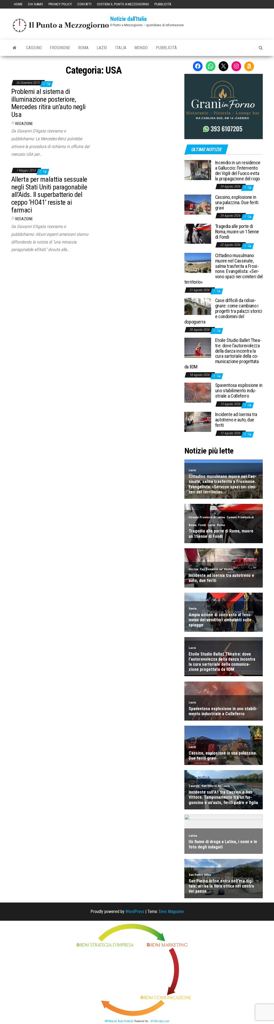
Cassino (34, 47)
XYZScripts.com (160, 1021)
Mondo (141, 47)
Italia (120, 47)
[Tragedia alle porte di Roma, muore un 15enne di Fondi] (197, 233)
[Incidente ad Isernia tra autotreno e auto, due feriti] (197, 421)
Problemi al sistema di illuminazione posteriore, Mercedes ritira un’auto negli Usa (48, 103)
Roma (83, 47)
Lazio (102, 47)
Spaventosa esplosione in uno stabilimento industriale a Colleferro (238, 390)
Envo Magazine (171, 911)
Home (18, 4)
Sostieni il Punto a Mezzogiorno (123, 4)
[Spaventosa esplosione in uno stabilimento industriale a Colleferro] (197, 392)
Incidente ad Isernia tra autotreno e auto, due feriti (236, 420)
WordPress (134, 911)
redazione (24, 123)
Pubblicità (162, 4)
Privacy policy (60, 4)
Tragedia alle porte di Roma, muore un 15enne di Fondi (237, 231)
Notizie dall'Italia (128, 19)
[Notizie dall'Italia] (14, 48)
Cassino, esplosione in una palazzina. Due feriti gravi (236, 202)
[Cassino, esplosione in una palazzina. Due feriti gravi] (197, 204)
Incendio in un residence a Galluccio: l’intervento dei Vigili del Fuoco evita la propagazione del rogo (237, 170)
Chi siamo (35, 4)
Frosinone (60, 47)
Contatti (84, 4)
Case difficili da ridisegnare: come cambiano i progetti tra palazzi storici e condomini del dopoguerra (223, 311)
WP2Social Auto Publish (119, 1021)
